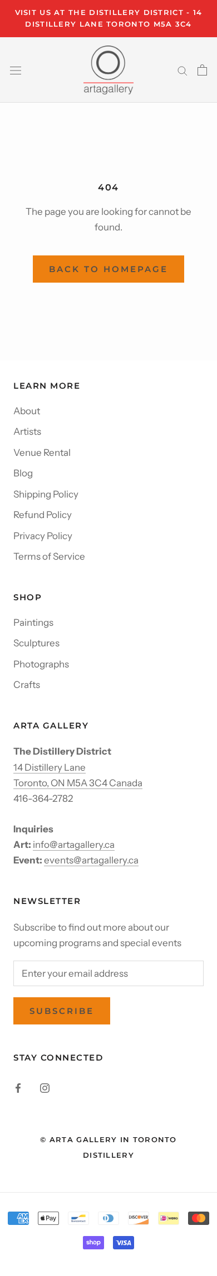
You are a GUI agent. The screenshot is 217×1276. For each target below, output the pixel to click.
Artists (27, 431)
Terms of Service (49, 556)
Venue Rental (42, 452)
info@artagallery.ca (74, 844)
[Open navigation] (15, 69)
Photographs (41, 664)
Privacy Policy (42, 535)
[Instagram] (45, 1087)
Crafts (26, 684)
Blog (23, 473)
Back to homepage (108, 269)
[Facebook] (18, 1087)
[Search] (182, 70)
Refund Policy (42, 514)
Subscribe (61, 1011)
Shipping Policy (45, 494)
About (26, 410)
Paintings (33, 622)
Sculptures (36, 643)
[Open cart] (202, 70)
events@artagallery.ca (91, 860)
